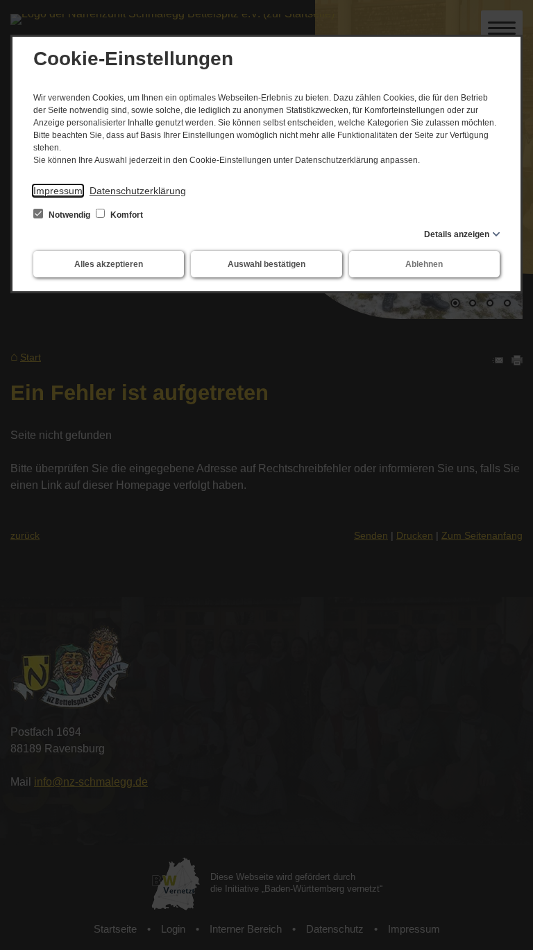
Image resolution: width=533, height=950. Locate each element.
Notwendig (69, 215)
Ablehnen (424, 264)
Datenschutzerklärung (138, 190)
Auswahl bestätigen (266, 264)
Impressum (58, 190)
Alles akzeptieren (108, 264)
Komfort (125, 215)
